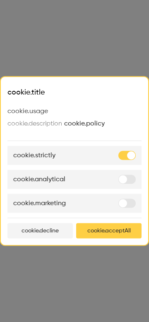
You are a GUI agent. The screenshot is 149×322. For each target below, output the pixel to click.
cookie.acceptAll (109, 231)
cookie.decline (40, 231)
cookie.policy (84, 124)
